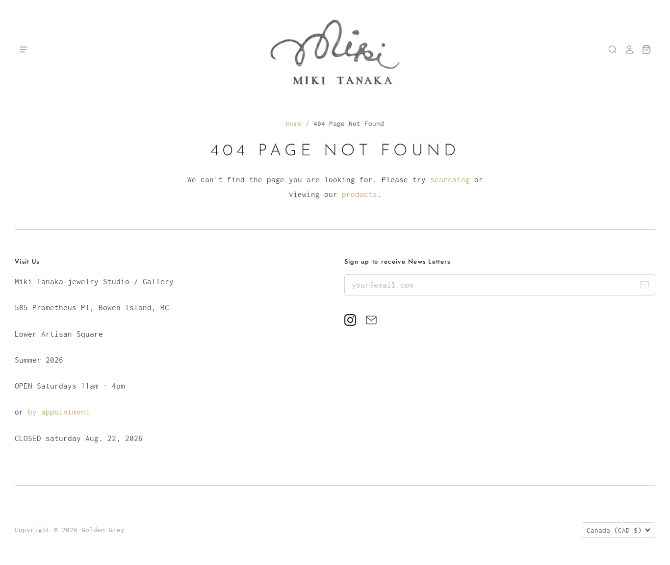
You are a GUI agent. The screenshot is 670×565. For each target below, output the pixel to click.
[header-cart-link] (642, 49)
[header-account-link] (626, 49)
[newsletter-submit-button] (644, 286)
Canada (614, 530)
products (359, 194)
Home (294, 123)
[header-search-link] (609, 49)
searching (450, 179)
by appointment (59, 411)
